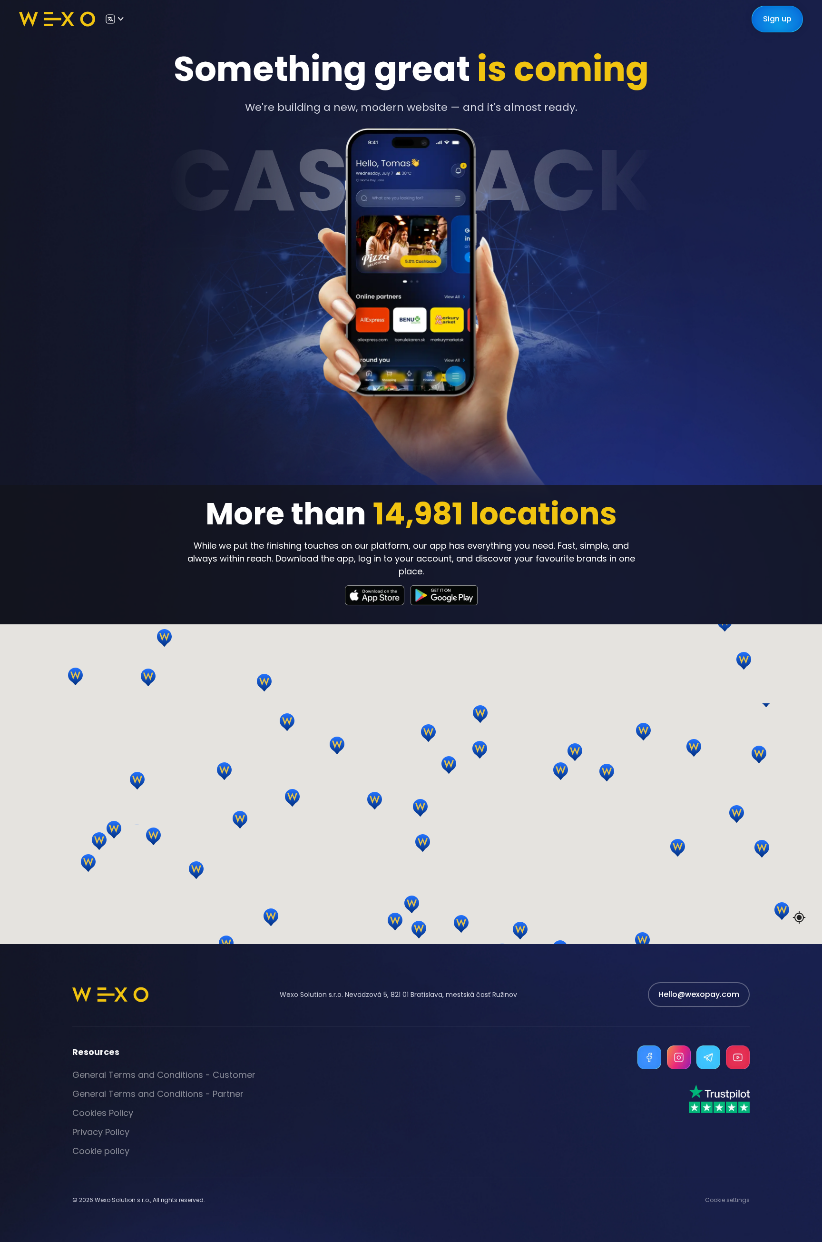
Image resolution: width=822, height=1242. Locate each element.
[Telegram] (708, 1057)
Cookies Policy (102, 1113)
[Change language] (114, 19)
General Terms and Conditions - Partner (158, 1094)
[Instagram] (679, 1057)
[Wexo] (57, 19)
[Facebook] (649, 1057)
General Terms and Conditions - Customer (163, 1075)
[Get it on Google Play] (444, 595)
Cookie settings (727, 1200)
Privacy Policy (100, 1132)
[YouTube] (738, 1057)
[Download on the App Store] (375, 595)
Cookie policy (100, 1151)
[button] (578, 764)
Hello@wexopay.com (698, 994)
